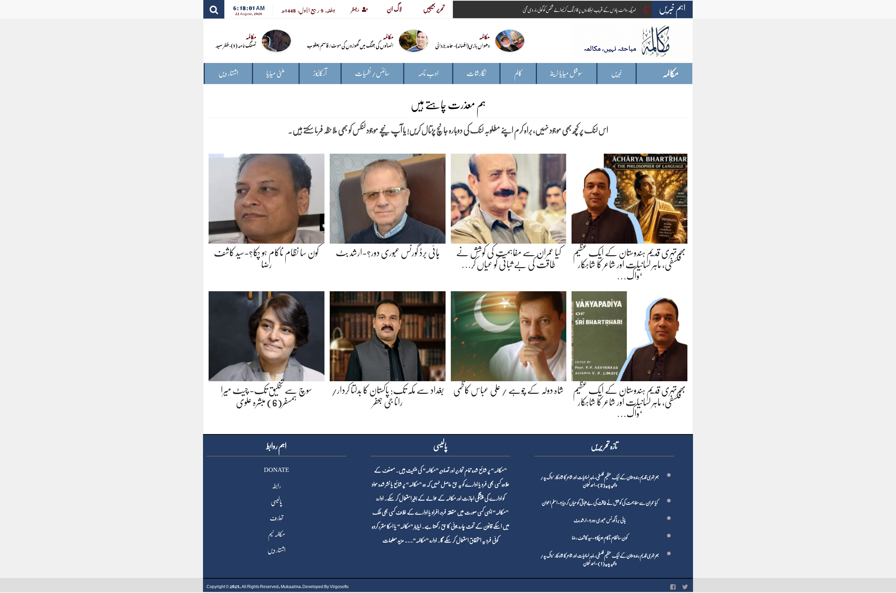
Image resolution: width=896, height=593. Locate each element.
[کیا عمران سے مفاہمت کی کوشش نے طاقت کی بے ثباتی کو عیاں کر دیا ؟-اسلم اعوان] (509, 197)
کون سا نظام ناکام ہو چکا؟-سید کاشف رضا (600, 538)
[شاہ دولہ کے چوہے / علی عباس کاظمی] (509, 334)
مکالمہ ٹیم (276, 534)
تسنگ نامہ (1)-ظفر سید (236, 45)
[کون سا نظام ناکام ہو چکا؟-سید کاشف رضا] (266, 197)
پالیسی (276, 502)
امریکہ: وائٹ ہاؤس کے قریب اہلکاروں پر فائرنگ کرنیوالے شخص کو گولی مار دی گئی (579, 10)
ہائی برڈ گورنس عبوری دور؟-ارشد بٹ (388, 253)
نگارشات (476, 73)
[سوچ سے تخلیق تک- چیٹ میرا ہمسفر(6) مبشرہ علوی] (266, 334)
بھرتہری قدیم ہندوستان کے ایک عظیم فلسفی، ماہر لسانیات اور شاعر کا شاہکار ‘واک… (629, 264)
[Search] (214, 9)
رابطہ (276, 486)
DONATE (276, 470)
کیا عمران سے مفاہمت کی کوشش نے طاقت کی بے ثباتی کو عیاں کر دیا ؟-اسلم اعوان (600, 503)
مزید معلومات (393, 540)
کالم (518, 73)
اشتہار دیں (228, 73)
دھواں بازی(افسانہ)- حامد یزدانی (462, 45)
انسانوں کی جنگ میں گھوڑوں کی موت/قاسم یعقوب (350, 45)
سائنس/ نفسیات (372, 73)
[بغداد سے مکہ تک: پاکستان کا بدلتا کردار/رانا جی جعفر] (388, 334)
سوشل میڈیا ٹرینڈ (566, 73)
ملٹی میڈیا (275, 73)
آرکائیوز (320, 73)
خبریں (616, 73)
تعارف (276, 518)
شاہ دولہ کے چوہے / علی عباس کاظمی (508, 390)
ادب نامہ (428, 73)
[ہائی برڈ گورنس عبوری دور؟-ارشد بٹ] (388, 197)
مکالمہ (671, 74)
